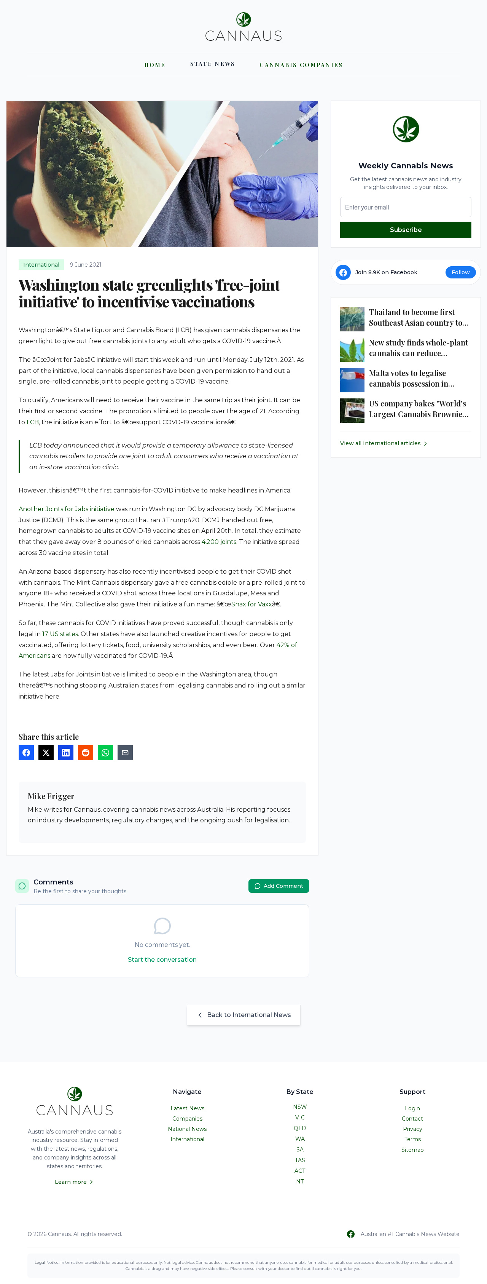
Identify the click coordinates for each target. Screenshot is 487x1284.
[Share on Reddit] (85, 752)
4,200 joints (219, 541)
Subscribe (406, 229)
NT (300, 1181)
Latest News (187, 1108)
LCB (33, 422)
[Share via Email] (125, 752)
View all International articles (380, 443)
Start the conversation (162, 959)
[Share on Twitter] (46, 752)
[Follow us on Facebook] (351, 1234)
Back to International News (249, 1015)
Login (412, 1108)
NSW (300, 1106)
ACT (299, 1170)
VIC (300, 1117)
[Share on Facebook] (26, 752)
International (187, 1139)
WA (300, 1138)
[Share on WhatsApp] (105, 752)
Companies (187, 1118)
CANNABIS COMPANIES (301, 65)
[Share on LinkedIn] (65, 752)
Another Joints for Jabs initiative (67, 509)
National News (187, 1129)
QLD (300, 1128)
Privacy (412, 1129)
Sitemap (412, 1149)
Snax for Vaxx (251, 604)
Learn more (71, 1181)
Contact (412, 1118)
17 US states (60, 634)
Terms (412, 1139)
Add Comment (283, 886)
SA (300, 1149)
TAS (300, 1160)
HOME (155, 65)
